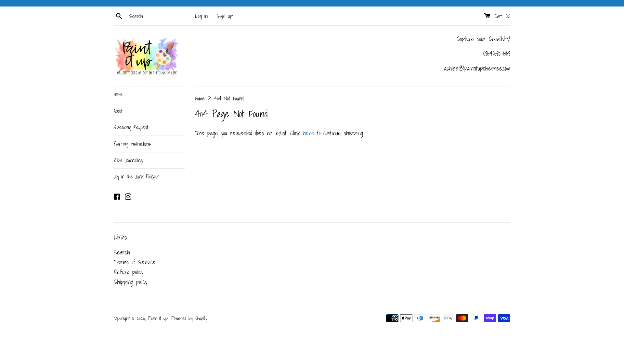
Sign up (225, 15)
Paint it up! (158, 318)
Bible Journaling (128, 160)
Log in (201, 15)
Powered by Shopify (189, 318)
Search (122, 252)
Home (118, 94)
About (118, 111)
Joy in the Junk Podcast (136, 176)
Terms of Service (135, 262)
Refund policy (128, 272)
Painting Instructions (132, 143)
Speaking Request (131, 127)
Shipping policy (130, 282)
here (308, 133)
